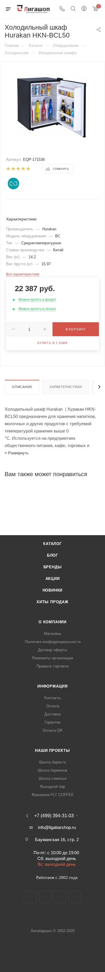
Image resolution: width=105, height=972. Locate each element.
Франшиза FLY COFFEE (53, 795)
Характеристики (66, 387)
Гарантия (52, 722)
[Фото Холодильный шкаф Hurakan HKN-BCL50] (52, 105)
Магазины (52, 633)
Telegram (45, 897)
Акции (53, 578)
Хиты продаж (52, 602)
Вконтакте (30, 897)
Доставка (52, 714)
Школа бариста (52, 762)
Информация (52, 686)
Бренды (52, 567)
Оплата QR (52, 730)
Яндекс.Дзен (75, 897)
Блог (52, 555)
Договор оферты (52, 650)
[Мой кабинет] (84, 9)
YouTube (60, 897)
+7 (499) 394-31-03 (54, 815)
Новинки (53, 590)
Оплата (52, 706)
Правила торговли (52, 666)
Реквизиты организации (52, 658)
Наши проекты (52, 750)
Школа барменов (52, 770)
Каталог (52, 544)
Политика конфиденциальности (52, 642)
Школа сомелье (52, 778)
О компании (52, 622)
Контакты (52, 698)
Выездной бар (52, 786)
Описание (22, 387)
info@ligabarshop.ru (57, 827)
